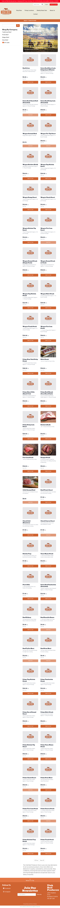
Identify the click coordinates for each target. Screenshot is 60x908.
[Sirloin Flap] (30, 546)
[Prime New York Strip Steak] (30, 351)
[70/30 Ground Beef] (30, 482)
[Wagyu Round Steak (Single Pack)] (30, 253)
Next (41, 860)
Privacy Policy (25, 904)
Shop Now (19, 11)
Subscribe (39, 894)
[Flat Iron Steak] (30, 450)
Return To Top (30, 881)
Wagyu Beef (5, 37)
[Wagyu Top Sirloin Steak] (30, 286)
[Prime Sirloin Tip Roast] (30, 737)
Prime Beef (5, 35)
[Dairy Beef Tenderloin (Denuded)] (48, 577)
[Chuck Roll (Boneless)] (30, 513)
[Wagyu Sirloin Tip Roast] (30, 220)
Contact (35, 14)
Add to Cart (30, 82)
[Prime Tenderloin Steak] (48, 671)
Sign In (46, 4)
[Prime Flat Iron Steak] (30, 801)
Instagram (7, 892)
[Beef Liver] (30, 60)
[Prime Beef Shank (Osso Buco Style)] (48, 384)
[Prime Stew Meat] (48, 770)
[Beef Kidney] (30, 609)
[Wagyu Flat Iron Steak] (48, 319)
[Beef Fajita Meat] (30, 640)
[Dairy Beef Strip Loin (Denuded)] (48, 93)
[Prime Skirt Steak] (48, 704)
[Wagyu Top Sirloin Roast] (48, 157)
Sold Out (30, 115)
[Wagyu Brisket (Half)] (30, 157)
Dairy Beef (5, 40)
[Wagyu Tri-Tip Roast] (48, 126)
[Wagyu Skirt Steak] (48, 286)
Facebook (7, 888)
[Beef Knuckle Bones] (48, 609)
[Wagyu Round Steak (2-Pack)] (48, 253)
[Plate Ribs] (30, 577)
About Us (52, 11)
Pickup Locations (29, 11)
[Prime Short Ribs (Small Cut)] (30, 384)
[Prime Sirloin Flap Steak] (30, 832)
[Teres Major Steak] (48, 546)
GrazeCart (38, 906)
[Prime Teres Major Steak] (48, 737)
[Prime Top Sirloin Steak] (30, 671)
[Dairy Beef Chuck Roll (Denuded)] (30, 93)
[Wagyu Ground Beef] (30, 126)
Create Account (53, 4)
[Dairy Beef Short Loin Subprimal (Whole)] (48, 60)
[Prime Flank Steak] (48, 832)
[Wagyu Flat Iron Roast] (48, 220)
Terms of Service (33, 904)
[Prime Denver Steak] (48, 801)
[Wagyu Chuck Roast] (48, 189)
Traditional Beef (6, 32)
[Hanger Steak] (48, 450)
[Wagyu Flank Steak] (30, 319)
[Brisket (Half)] (48, 417)
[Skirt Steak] (48, 351)
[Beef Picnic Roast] (48, 482)
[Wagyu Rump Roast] (30, 189)
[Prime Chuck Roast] (30, 770)
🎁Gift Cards (5, 43)
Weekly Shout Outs (42, 11)
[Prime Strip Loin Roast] (30, 417)
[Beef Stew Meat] (48, 640)
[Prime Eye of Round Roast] (30, 704)
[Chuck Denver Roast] (48, 513)
